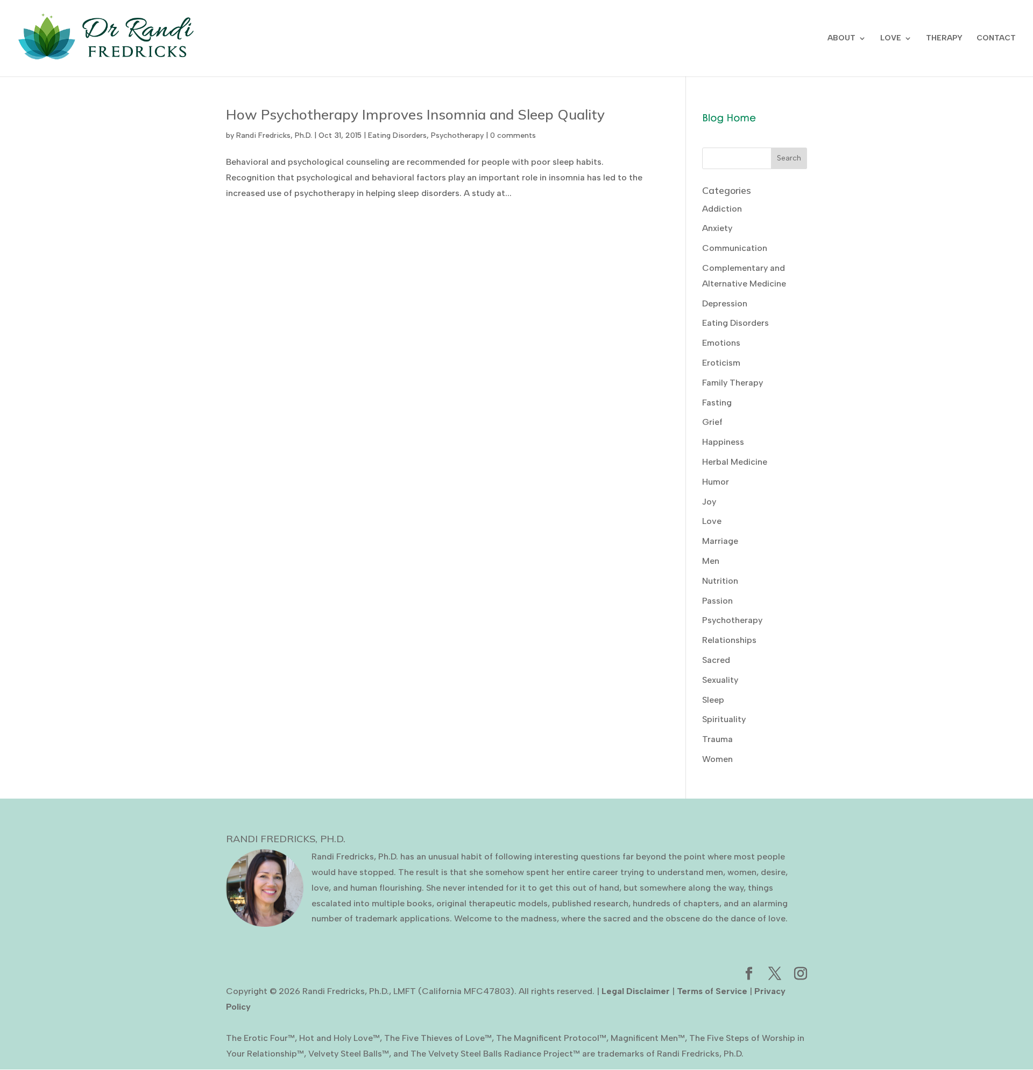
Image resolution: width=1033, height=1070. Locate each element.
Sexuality (720, 680)
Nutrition (720, 581)
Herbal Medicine (734, 462)
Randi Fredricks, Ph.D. (274, 135)
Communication (734, 248)
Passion (717, 601)
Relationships (729, 640)
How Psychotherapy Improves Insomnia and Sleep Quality (415, 114)
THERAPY (944, 38)
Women (717, 759)
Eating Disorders (397, 135)
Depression (724, 303)
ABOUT (841, 38)
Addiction (722, 209)
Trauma (717, 739)
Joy (709, 501)
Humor (715, 482)
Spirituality (724, 719)
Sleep (713, 700)
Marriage (720, 541)
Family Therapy (732, 382)
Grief (712, 422)
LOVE (890, 38)
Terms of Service (712, 991)
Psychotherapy (457, 135)
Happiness (723, 442)
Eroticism (721, 363)
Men (710, 561)
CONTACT (996, 38)
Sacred (716, 660)
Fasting (717, 402)
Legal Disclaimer (636, 991)
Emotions (721, 343)
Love (711, 521)
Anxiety (717, 228)
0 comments (513, 135)
